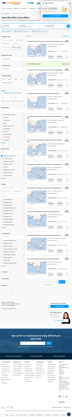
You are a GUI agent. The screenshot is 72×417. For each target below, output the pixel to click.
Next (61, 282)
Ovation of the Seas (51, 364)
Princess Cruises (39, 369)
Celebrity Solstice (50, 369)
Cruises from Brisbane (17, 366)
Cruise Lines (40, 8)
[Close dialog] (67, 3)
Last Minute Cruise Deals (29, 373)
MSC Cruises (38, 377)
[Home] (1, 13)
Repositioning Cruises (29, 377)
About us (12, 415)
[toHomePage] (11, 3)
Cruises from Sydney (17, 364)
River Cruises (27, 379)
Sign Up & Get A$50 (55, 16)
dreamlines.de (40, 415)
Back (35, 282)
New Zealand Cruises (6, 366)
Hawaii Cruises (5, 377)
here (52, 346)
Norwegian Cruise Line (40, 373)
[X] (63, 397)
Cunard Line (38, 375)
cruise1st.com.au (55, 415)
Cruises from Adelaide (17, 369)
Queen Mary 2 (50, 373)
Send (48, 343)
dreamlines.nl (47, 415)
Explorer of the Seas (51, 366)
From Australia (24, 8)
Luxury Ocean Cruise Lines (30, 375)
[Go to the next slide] (68, 56)
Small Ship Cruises (28, 381)
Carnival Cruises (39, 366)
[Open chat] (69, 414)
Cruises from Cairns (17, 371)
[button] (38, 26)
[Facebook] (60, 397)
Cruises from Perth (17, 375)
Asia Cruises (4, 373)
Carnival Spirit (50, 381)
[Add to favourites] (45, 45)
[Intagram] (66, 397)
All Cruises (6, 13)
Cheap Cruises (27, 364)
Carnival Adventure (51, 375)
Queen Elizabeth (50, 371)
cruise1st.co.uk (63, 415)
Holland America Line (40, 371)
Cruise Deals (9, 8)
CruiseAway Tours (32, 8)
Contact (7, 415)
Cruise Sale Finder (28, 369)
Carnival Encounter (51, 377)
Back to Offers (60, 306)
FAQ (37, 415)
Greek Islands (4, 383)
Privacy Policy (31, 415)
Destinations (16, 8)
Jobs (16, 415)
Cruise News (62, 402)
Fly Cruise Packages (28, 371)
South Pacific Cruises (6, 371)
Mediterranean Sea (5, 369)
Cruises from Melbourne (18, 373)
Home (4, 8)
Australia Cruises (5, 364)
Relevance (65, 36)
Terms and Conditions (23, 415)
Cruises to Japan (5, 375)
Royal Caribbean (39, 364)
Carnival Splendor (50, 379)
